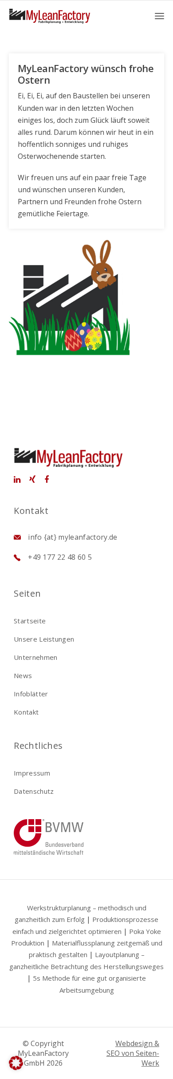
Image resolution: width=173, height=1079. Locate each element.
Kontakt (26, 711)
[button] (16, 1063)
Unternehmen (35, 657)
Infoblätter (31, 693)
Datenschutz (34, 791)
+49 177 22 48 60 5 (60, 557)
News (23, 675)
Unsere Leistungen (44, 638)
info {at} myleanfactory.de (72, 537)
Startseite (30, 620)
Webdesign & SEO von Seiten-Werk (132, 1053)
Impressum (32, 772)
